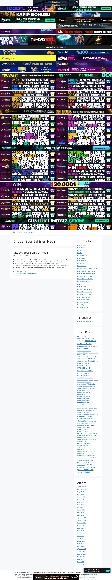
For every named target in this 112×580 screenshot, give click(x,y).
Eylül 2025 (80, 494)
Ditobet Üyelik (80, 449)
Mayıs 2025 (80, 499)
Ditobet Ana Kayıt (82, 302)
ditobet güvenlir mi (93, 380)
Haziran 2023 (81, 554)
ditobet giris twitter (83, 363)
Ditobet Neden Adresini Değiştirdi (87, 268)
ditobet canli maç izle (82, 353)
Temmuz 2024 (81, 520)
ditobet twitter (92, 433)
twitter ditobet (91, 467)
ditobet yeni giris (82, 446)
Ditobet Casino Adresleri (84, 292)
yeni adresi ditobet (85, 470)
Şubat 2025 (80, 502)
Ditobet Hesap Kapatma (84, 289)
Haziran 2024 (81, 523)
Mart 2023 (80, 562)
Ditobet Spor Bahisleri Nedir (30, 252)
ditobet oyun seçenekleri (83, 412)
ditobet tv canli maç (83, 429)
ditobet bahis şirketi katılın (93, 346)
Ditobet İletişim (81, 286)
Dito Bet (79, 253)
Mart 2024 (80, 531)
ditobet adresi (90, 341)
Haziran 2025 (81, 497)
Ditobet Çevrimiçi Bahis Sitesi (86, 271)
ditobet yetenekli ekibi (93, 445)
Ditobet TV (89, 427)
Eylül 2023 (80, 546)
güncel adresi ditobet (85, 462)
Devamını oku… (60, 267)
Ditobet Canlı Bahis (93, 353)
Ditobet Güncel (81, 258)
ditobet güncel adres (84, 375)
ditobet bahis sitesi (82, 346)
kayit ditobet (90, 465)
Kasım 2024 (81, 510)
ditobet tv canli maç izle (84, 431)
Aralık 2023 (80, 538)
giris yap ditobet (89, 460)
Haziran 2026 (81, 489)
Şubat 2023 (81, 564)
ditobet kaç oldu (81, 386)
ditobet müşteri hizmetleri (83, 400)
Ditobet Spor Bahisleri (83, 423)
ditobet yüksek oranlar (83, 447)
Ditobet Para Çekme (84, 416)
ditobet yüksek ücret (93, 447)
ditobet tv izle (82, 433)
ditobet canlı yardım (92, 354)
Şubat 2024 (81, 533)
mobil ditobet (81, 467)
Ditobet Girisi (93, 361)
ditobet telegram (90, 425)
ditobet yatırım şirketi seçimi (82, 439)
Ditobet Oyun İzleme (83, 305)
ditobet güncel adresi (85, 378)
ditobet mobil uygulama (83, 398)
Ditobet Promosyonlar (20, 271)
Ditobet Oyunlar (81, 410)
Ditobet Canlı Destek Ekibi (85, 276)
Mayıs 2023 (80, 556)
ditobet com (91, 358)
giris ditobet (91, 458)
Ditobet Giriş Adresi (85, 371)
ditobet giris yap (82, 365)
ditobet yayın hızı (92, 439)
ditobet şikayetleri (81, 455)
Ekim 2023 (80, 543)
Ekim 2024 (80, 512)
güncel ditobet (81, 465)
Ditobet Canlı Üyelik (83, 299)
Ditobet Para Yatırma (92, 414)
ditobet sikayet (82, 421)
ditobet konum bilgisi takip (82, 388)
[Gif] (56, 111)
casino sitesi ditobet (83, 338)
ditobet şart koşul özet (89, 453)
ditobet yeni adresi (84, 443)
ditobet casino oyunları (91, 356)
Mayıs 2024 (80, 525)
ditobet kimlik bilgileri (90, 386)
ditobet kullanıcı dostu (93, 388)
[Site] (28, 81)
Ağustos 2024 (81, 518)
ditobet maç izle (81, 394)
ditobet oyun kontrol (93, 408)
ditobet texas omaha (81, 427)
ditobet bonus (83, 348)
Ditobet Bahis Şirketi (83, 281)
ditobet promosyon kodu (85, 419)
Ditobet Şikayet (82, 255)
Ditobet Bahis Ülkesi (83, 297)
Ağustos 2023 (81, 549)
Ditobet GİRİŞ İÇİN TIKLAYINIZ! (56, 47)
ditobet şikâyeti (91, 455)
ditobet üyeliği (80, 453)
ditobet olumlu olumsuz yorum (83, 406)
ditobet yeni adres (81, 441)
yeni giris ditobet (83, 472)
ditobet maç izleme (83, 396)
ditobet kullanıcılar (82, 390)
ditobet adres (80, 340)
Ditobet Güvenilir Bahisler (85, 279)
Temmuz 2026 (81, 486)
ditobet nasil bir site (85, 402)
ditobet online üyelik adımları (83, 408)
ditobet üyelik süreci (92, 451)
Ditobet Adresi (81, 245)
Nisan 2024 (80, 528)
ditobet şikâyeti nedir (81, 458)
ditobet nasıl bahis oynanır (82, 404)
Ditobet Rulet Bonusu (83, 307)
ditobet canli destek (84, 351)
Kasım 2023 (81, 541)
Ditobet (79, 250)
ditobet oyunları (90, 410)
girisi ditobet (80, 460)
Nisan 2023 (80, 559)
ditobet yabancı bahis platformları (84, 437)
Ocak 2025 (80, 505)
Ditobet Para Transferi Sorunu (86, 273)
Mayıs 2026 (80, 492)
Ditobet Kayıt (92, 384)
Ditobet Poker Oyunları (84, 294)
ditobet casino (81, 356)
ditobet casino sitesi (82, 358)
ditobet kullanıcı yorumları (83, 392)
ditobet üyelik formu (82, 451)
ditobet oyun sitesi (82, 414)
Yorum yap (18, 275)
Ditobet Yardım (81, 266)
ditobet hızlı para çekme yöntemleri (84, 382)
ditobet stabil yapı (80, 425)
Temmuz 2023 (81, 551)
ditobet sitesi (93, 421)
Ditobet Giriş (81, 248)
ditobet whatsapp (93, 435)
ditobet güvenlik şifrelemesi (82, 380)
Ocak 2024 (80, 536)
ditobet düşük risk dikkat (82, 361)
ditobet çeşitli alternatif (89, 449)
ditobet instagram (81, 384)
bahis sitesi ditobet (84, 336)
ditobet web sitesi (82, 435)
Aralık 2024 (80, 507)
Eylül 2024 (80, 515)
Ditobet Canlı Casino (82, 354)
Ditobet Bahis (18, 273)
